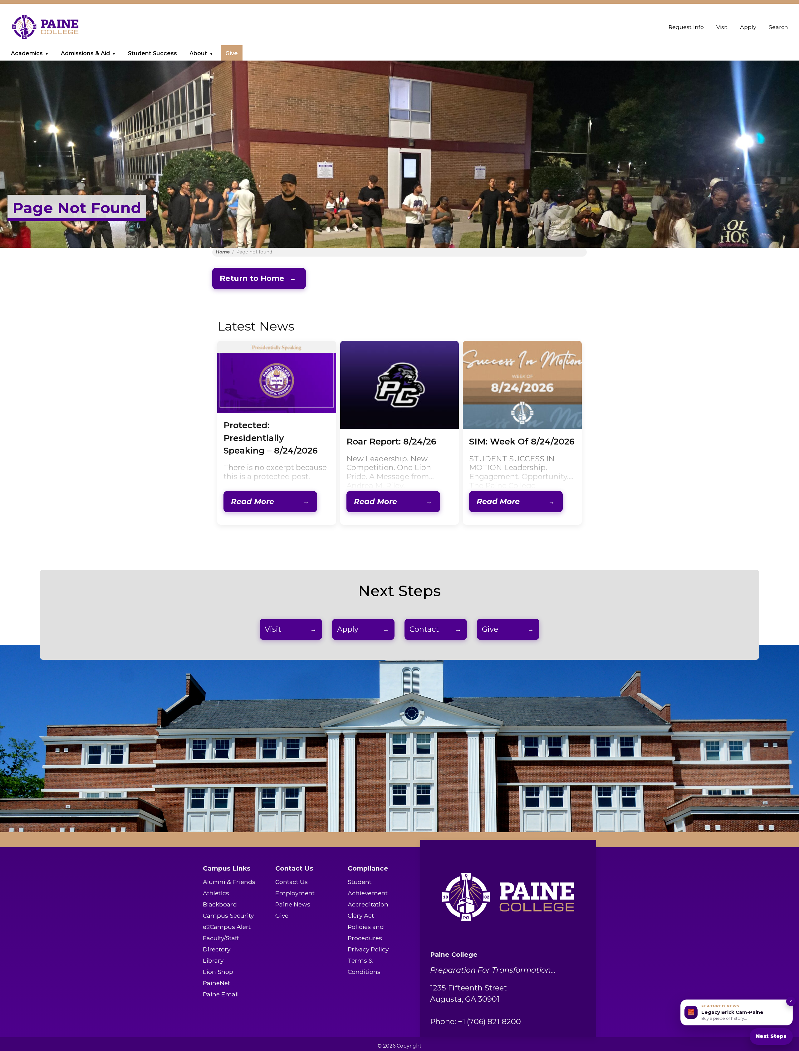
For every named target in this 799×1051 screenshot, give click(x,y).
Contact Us (291, 882)
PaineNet (216, 983)
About (198, 53)
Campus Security (228, 915)
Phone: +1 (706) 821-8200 (475, 1021)
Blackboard (220, 904)
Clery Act (361, 915)
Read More (252, 501)
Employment (295, 893)
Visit (722, 27)
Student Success (152, 53)
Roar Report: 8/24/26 (391, 441)
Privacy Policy (368, 949)
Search (778, 27)
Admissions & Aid (85, 53)
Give (231, 53)
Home (223, 252)
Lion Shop (218, 971)
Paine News (292, 904)
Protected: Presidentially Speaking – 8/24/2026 (270, 438)
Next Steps (771, 1036)
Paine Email (221, 994)
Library (213, 960)
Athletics (216, 893)
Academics (27, 53)
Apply (748, 27)
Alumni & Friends (229, 882)
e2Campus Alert (227, 927)
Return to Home (252, 278)
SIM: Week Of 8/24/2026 (522, 441)
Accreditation (368, 904)
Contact (424, 629)
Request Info (686, 27)
